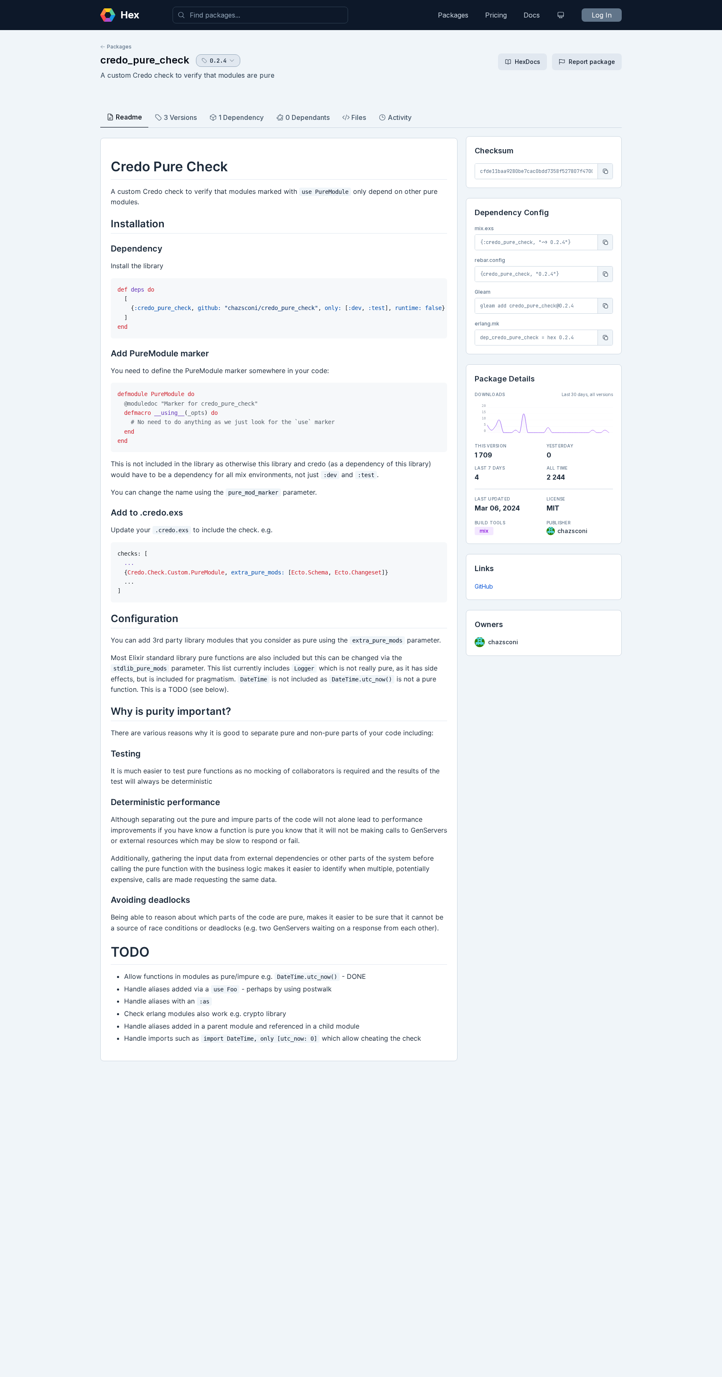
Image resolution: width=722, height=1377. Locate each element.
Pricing (496, 15)
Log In (602, 15)
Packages (453, 15)
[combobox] (260, 15)
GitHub (484, 586)
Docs (532, 15)
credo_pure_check (144, 60)
